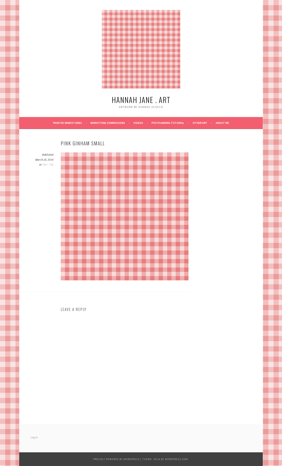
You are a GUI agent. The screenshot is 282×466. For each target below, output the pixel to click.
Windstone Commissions (107, 123)
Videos (138, 123)
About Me (222, 123)
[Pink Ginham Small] (124, 279)
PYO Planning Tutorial (168, 123)
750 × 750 (47, 164)
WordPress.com (176, 459)
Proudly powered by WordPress (116, 459)
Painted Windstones (67, 123)
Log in (34, 437)
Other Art (200, 123)
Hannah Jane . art (141, 99)
